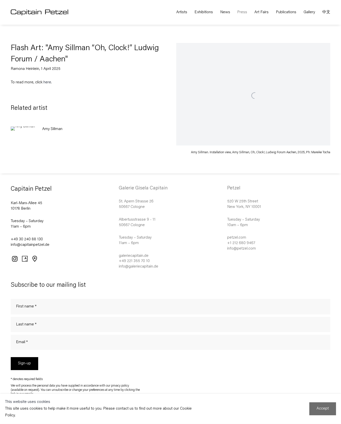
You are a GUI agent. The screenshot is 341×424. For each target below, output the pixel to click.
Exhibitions (203, 12)
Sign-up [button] (24, 363)
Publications (286, 12)
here (47, 82)
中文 (326, 12)
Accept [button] (323, 409)
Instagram (14, 258)
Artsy (24, 258)
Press (242, 12)
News (225, 12)
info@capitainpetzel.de (30, 245)
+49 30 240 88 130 (27, 239)
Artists (181, 12)
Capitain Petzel (48, 12)
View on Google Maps (34, 258)
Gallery (309, 12)
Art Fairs (261, 12)
